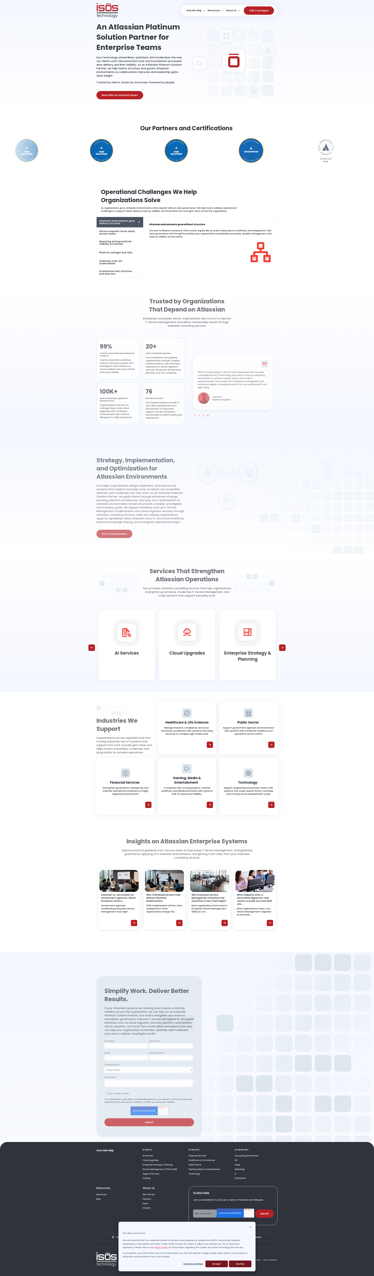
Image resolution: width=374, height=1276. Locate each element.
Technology (194, 1173)
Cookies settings (193, 1263)
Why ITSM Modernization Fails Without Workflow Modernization (163, 897)
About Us (231, 10)
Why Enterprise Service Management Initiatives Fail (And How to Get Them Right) (209, 897)
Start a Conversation (114, 527)
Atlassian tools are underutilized (110, 262)
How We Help (194, 10)
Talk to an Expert (259, 10)
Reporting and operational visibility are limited (115, 242)
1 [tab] (194, 410)
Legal (237, 1164)
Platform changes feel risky (116, 252)
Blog (98, 1199)
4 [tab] (208, 410)
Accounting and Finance (246, 1155)
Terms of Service (270, 1260)
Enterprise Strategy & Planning (158, 1164)
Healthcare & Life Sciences (202, 1160)
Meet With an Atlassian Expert (120, 95)
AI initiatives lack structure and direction (115, 272)
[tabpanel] (233, 377)
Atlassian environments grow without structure (117, 222)
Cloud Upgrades (151, 1160)
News (145, 1203)
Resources (214, 10)
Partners (147, 1199)
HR (236, 1160)
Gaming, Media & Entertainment (204, 1169)
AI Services (148, 1155)
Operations (240, 1178)
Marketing (240, 1169)
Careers (147, 1208)
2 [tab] (199, 410)
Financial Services (197, 1155)
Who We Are (149, 1194)
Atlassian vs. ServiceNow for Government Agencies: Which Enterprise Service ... (118, 897)
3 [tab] (203, 410)
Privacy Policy (161, 1247)
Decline (240, 1263)
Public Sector (195, 1164)
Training (146, 1178)
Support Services (151, 1173)
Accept (217, 1263)
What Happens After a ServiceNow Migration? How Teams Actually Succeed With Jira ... (254, 899)
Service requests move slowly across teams (117, 232)
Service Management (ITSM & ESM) (160, 1169)
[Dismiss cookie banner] (250, 1227)
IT (235, 1173)
